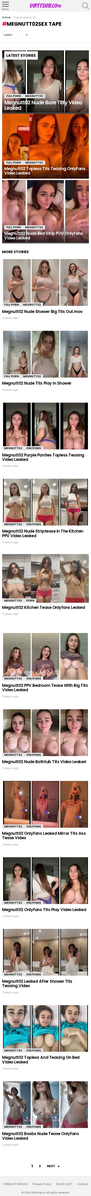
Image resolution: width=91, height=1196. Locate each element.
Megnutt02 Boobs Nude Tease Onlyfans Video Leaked (40, 1136)
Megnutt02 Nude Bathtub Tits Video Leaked (44, 762)
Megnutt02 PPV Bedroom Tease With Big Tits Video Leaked (45, 688)
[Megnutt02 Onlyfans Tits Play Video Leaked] (45, 880)
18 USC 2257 (64, 1184)
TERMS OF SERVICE (15, 1184)
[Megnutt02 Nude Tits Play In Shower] (45, 354)
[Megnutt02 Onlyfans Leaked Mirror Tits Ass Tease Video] (45, 804)
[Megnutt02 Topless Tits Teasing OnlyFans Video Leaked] (45, 146)
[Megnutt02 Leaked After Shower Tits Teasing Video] (45, 952)
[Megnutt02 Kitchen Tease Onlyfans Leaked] (45, 578)
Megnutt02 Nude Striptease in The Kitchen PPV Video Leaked (42, 533)
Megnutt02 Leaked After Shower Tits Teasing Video (37, 984)
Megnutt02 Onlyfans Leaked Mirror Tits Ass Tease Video (44, 836)
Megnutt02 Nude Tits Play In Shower (37, 383)
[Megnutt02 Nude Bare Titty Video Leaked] (45, 81)
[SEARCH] (85, 6)
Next (51, 1166)
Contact (82, 1184)
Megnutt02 (34, 96)
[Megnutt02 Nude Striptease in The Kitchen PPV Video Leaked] (45, 502)
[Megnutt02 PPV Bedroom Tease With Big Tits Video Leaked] (45, 656)
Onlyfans (33, 448)
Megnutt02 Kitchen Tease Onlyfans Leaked (43, 607)
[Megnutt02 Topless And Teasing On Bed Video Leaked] (45, 1028)
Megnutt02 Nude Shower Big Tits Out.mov (42, 311)
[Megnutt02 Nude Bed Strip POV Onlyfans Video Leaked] (45, 211)
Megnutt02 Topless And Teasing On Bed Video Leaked (41, 1060)
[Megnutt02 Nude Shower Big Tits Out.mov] (45, 282)
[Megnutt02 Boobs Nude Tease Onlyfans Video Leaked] (45, 1104)
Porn (30, 601)
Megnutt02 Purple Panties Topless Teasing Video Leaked (43, 457)
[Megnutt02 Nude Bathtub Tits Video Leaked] (45, 732)
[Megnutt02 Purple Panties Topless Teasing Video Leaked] (45, 426)
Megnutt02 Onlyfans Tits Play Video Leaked (44, 910)
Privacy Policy (42, 1184)
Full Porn (13, 96)
